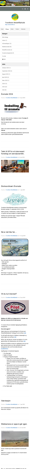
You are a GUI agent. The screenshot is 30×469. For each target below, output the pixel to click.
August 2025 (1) (6, 74)
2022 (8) (4, 90)
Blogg (7, 29)
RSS (4, 59)
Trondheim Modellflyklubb (11, 97)
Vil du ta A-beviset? (9, 294)
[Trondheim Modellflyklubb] (15, 3)
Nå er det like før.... (9, 232)
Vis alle (4, 56)
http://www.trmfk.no (10, 24)
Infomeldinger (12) (6, 43)
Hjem (2, 29)
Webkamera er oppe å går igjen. (14, 424)
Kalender (23, 29)
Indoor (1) (4, 40)
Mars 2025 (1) (5, 80)
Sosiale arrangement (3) (8, 53)
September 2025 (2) (7, 71)
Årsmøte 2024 (7, 94)
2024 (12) (4, 83)
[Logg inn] (25, 9)
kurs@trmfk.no (4, 348)
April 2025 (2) (5, 77)
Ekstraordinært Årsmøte (11, 186)
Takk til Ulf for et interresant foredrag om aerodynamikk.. (13, 152)
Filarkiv (17, 29)
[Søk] (22, 9)
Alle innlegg (5, 37)
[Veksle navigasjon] (27, 9)
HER (25, 333)
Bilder (12, 29)
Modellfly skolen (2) (7, 50)
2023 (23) (4, 86)
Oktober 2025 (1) (6, 67)
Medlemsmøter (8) (6, 46)
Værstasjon (5, 401)
